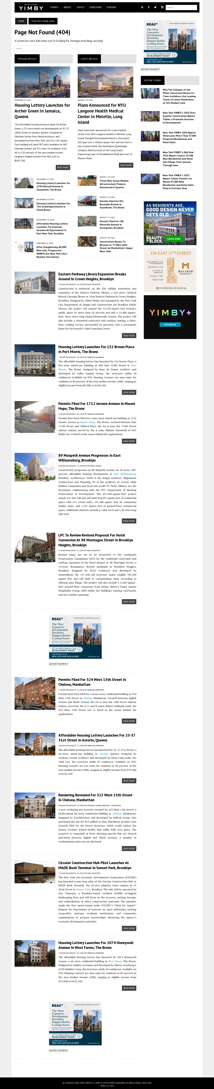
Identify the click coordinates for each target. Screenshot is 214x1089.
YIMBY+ (54, 7)
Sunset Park (83, 889)
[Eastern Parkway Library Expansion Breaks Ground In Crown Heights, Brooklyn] (35, 291)
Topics (80, 7)
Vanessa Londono (95, 357)
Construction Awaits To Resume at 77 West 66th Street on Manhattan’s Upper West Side (116, 246)
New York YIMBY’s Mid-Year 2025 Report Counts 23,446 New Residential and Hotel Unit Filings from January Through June (178, 159)
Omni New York (37, 140)
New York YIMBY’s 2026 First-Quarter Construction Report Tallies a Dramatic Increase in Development (179, 117)
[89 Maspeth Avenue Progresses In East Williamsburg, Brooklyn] (35, 479)
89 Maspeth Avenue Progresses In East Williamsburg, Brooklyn (89, 458)
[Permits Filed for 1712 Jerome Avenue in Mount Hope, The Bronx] (35, 430)
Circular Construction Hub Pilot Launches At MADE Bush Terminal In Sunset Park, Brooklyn (94, 865)
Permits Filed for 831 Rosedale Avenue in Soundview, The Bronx (112, 204)
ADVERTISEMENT (58, 663)
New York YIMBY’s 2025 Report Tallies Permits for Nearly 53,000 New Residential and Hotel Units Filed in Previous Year (178, 182)
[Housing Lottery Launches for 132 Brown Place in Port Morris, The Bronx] (35, 374)
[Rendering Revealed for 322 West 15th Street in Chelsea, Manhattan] (35, 816)
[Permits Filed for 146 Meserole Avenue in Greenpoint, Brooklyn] (87, 224)
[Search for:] (30, 48)
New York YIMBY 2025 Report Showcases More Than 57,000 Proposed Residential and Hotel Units (179, 137)
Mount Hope (87, 422)
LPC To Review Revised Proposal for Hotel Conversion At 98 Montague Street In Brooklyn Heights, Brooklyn (95, 540)
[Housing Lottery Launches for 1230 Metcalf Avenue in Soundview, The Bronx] (24, 186)
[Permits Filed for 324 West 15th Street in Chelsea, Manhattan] (35, 707)
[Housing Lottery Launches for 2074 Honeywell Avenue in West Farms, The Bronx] (35, 964)
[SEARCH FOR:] (181, 7)
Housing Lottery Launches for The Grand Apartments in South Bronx (53, 207)
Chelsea (87, 698)
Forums (111, 7)
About (67, 7)
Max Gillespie (93, 284)
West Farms (115, 961)
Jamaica (35, 132)
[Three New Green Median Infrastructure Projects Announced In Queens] (87, 183)
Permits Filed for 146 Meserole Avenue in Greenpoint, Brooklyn (112, 224)
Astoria (103, 753)
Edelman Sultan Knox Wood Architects (35, 136)
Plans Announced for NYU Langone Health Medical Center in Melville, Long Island (102, 113)
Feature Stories (152, 80)
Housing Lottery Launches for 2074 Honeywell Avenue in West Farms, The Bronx (95, 945)
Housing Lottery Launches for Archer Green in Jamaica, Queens (42, 110)
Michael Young (94, 466)
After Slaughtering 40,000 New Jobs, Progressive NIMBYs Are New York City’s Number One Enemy (52, 251)
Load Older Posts (75, 1066)
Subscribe (95, 7)
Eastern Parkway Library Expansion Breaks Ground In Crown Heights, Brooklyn (92, 276)
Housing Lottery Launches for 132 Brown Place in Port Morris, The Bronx (96, 349)
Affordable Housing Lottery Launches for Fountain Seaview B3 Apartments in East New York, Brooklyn (52, 228)
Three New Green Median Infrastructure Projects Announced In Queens (114, 184)
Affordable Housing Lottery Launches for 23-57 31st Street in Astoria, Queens (96, 737)
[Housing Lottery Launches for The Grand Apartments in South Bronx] (24, 206)
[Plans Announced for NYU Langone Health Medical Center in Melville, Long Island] (105, 95)
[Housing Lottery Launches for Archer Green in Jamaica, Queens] (42, 95)
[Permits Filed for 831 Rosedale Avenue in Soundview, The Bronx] (87, 204)
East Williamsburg (125, 474)
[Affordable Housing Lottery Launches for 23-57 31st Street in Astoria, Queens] (35, 753)
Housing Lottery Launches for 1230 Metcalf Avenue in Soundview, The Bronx (53, 186)
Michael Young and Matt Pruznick (104, 805)
